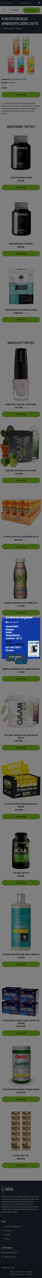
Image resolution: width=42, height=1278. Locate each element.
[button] (16, 658)
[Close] (3, 619)
